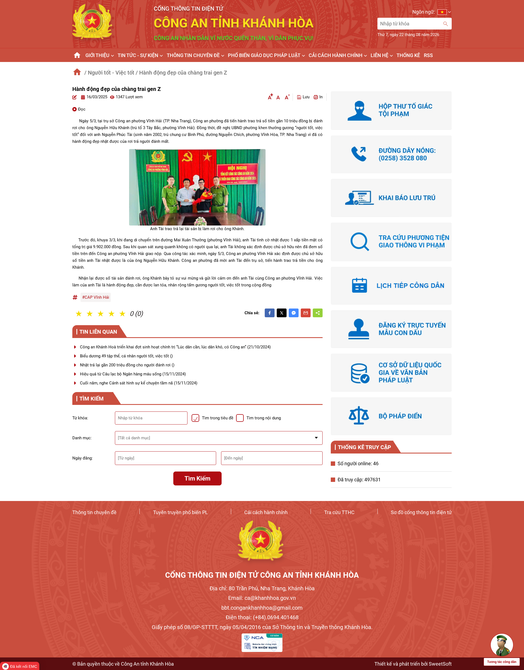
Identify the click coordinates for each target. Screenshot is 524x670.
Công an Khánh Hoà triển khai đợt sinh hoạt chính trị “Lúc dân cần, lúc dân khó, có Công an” (175, 347)
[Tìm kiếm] (445, 24)
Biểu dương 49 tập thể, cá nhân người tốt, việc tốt (126, 356)
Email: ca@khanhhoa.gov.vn (262, 598)
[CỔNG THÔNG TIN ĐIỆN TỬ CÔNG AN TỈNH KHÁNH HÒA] (262, 543)
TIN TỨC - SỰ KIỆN (138, 55)
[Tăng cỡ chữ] (269, 97)
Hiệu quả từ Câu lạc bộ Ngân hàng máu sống (133, 374)
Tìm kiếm (197, 478)
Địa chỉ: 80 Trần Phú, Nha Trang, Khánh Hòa (262, 588)
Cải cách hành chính (266, 512)
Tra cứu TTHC (339, 512)
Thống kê (408, 55)
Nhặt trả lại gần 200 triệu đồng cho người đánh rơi (127, 365)
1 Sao (79, 313)
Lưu (306, 96)
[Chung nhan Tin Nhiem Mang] (262, 642)
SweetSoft (440, 664)
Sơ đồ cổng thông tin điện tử (421, 512)
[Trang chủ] (77, 55)
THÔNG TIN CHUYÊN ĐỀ (193, 55)
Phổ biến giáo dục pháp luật (264, 55)
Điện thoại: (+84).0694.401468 (262, 617)
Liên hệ (379, 55)
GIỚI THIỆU (97, 55)
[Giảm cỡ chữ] (286, 97)
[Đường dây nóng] (391, 154)
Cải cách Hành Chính (335, 55)
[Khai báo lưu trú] (391, 198)
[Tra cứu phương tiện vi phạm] (391, 242)
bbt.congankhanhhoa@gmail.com (262, 607)
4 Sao (112, 313)
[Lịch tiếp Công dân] (391, 286)
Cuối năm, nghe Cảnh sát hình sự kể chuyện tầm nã (138, 383)
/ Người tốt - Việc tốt (109, 72)
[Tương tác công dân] (502, 649)
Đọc (81, 109)
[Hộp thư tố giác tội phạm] (391, 110)
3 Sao (101, 313)
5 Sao (123, 313)
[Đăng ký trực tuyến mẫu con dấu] (391, 329)
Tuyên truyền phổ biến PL (180, 512)
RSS (428, 55)
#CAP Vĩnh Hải (95, 297)
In (321, 96)
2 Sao (90, 313)
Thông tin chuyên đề (94, 512)
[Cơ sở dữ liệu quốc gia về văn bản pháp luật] (391, 373)
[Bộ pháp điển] (391, 416)
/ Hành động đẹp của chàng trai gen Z (181, 72)
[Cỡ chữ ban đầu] (278, 97)
